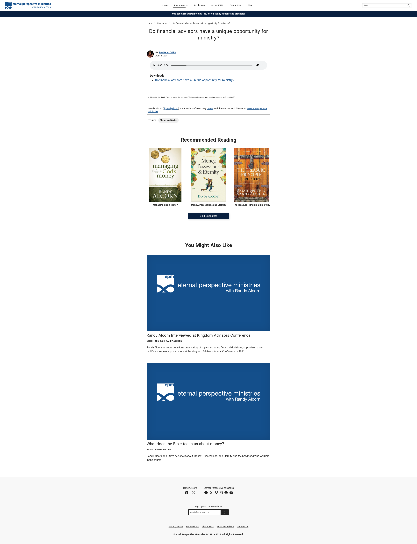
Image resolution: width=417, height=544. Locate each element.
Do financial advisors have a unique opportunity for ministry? (194, 80)
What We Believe (225, 526)
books (210, 108)
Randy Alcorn (167, 52)
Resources (162, 23)
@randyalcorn (171, 108)
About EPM (217, 5)
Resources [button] (179, 5)
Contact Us (235, 5)
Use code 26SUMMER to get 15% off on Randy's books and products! (208, 13)
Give (250, 5)
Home (164, 5)
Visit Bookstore (208, 215)
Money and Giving (168, 120)
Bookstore (199, 5)
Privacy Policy (176, 526)
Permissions (192, 526)
